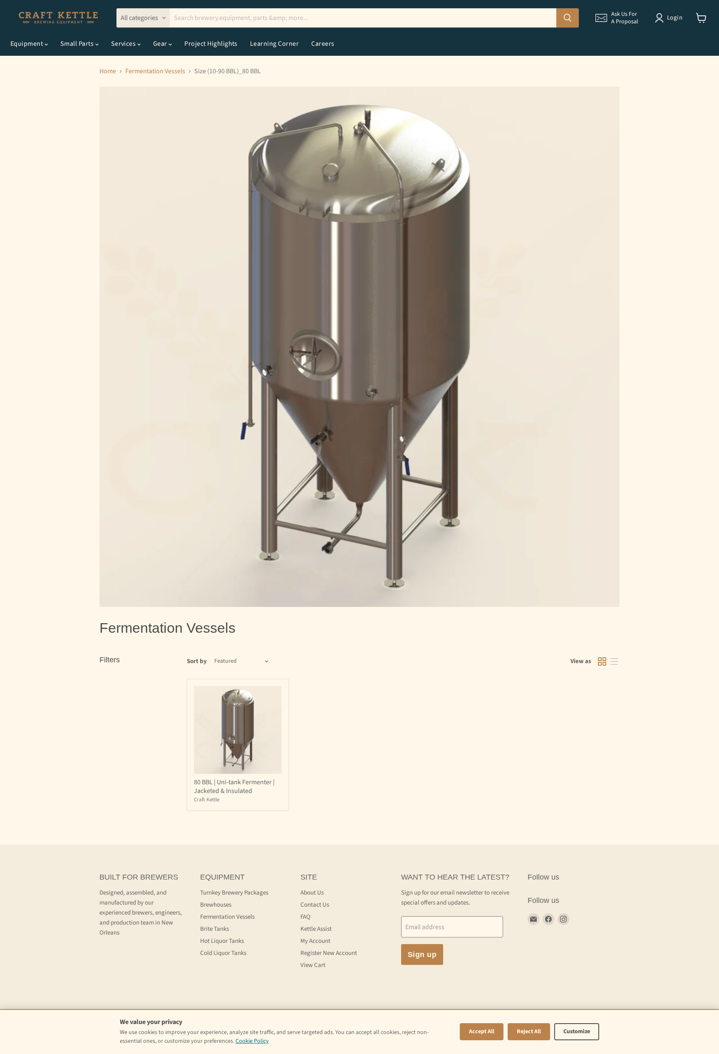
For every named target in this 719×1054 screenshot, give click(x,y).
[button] (616, 17)
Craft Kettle (206, 799)
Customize (576, 1031)
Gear (161, 43)
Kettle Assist (316, 929)
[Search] (567, 17)
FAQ (305, 916)
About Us (312, 892)
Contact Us (314, 904)
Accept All (481, 1031)
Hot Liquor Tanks (222, 941)
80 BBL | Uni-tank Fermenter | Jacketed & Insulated (234, 786)
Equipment (27, 43)
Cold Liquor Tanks (223, 953)
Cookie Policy (252, 1041)
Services (124, 43)
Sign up (422, 954)
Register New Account (328, 953)
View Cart (312, 965)
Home (107, 71)
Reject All (529, 1031)
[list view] (614, 661)
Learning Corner (274, 43)
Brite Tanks (214, 929)
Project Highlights (211, 43)
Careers (322, 43)
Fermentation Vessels (155, 71)
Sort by (197, 661)
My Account (315, 941)
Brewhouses (215, 904)
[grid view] (602, 661)
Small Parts (77, 43)
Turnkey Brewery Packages (234, 892)
